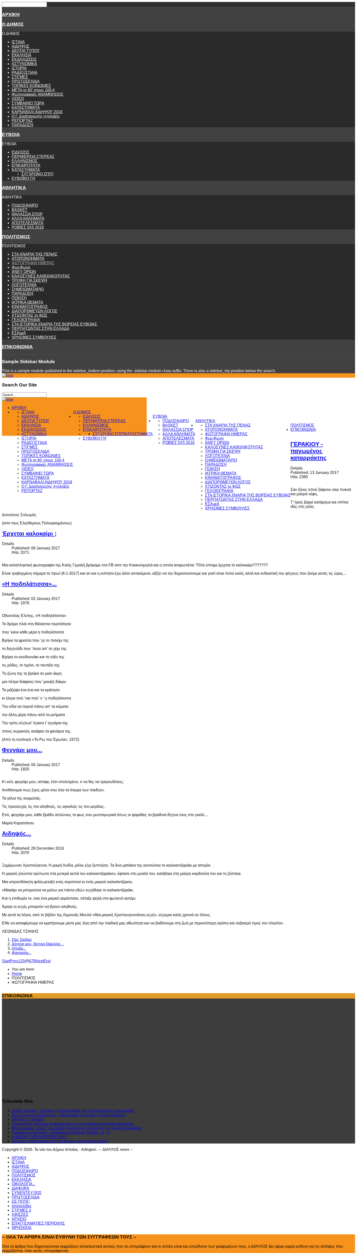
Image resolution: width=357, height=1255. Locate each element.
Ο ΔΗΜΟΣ (13, 24)
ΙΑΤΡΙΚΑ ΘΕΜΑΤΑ (27, 302)
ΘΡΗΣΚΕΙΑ (22, 1228)
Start (6, 961)
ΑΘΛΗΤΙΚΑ (14, 187)
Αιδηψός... (16, 833)
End (47, 961)
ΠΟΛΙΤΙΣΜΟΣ (16, 236)
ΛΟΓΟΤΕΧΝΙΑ (24, 285)
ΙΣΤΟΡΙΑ (19, 68)
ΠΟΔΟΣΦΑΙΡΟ (25, 205)
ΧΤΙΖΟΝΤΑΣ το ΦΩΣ (29, 315)
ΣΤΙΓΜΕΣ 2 (21, 1210)
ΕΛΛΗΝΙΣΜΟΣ (24, 161)
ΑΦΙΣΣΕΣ (20, 1214)
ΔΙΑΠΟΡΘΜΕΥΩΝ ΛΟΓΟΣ (34, 311)
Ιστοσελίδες (22, 1206)
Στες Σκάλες (22, 940)
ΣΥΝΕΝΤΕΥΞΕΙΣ (27, 1193)
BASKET (19, 210)
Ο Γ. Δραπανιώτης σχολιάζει (36, 116)
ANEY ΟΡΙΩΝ (24, 272)
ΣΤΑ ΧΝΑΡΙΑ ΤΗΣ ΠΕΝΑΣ (34, 254)
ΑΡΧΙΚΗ (11, 14)
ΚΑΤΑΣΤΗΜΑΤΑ (26, 107)
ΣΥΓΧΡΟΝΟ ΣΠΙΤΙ (37, 174)
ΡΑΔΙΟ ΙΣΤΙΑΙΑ (24, 72)
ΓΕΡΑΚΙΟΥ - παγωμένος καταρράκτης (308, 451)
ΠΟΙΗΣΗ (19, 298)
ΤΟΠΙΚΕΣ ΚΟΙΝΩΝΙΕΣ (31, 86)
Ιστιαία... (19, 948)
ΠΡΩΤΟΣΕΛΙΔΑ (26, 81)
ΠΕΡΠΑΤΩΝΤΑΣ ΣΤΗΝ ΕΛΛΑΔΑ (40, 328)
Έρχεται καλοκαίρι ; (29, 533)
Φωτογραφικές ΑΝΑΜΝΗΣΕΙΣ (37, 94)
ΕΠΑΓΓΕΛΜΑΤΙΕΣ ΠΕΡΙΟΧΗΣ (38, 1223)
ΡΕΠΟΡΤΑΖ (22, 121)
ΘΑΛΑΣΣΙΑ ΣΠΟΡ (27, 214)
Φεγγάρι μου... (22, 750)
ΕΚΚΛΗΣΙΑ (21, 55)
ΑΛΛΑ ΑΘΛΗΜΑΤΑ (28, 218)
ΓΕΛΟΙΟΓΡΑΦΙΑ (26, 320)
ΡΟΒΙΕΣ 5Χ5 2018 (28, 227)
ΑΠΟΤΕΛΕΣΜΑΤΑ (27, 223)
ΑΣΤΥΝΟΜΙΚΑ (24, 64)
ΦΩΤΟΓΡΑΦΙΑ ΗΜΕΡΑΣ (33, 263)
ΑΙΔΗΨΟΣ (20, 46)
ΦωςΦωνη (21, 267)
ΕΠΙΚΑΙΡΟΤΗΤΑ (26, 165)
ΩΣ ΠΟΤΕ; (21, 1201)
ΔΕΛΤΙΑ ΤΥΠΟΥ (26, 51)
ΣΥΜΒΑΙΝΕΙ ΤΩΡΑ (28, 103)
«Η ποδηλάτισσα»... (29, 584)
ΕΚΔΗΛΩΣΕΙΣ (24, 59)
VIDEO (18, 99)
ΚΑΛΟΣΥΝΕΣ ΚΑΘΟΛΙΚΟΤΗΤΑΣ (41, 276)
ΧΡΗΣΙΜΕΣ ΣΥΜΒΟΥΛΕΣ (34, 337)
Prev (14, 961)
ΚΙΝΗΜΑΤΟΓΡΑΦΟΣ (30, 307)
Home (17, 974)
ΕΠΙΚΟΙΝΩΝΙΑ (17, 346)
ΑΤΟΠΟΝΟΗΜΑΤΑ (28, 258)
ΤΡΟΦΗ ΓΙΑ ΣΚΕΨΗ (29, 280)
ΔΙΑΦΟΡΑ (20, 1188)
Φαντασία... (21, 953)
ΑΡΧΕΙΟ (19, 1219)
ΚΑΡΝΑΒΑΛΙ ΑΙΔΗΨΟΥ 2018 (37, 112)
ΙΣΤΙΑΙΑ (18, 42)
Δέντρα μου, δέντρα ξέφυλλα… (38, 944)
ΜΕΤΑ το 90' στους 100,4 (33, 90)
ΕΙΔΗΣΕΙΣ (20, 152)
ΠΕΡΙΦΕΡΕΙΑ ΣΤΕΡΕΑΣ (33, 156)
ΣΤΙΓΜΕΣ (20, 77)
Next (39, 961)
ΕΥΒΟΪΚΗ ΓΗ (23, 178)
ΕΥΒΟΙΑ (11, 134)
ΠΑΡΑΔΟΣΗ (22, 125)
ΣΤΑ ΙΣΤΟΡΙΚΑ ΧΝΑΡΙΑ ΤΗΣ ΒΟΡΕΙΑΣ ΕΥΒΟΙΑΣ (54, 324)
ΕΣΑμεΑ (19, 333)
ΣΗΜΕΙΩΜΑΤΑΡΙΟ (28, 289)
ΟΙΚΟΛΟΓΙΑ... (23, 1184)
